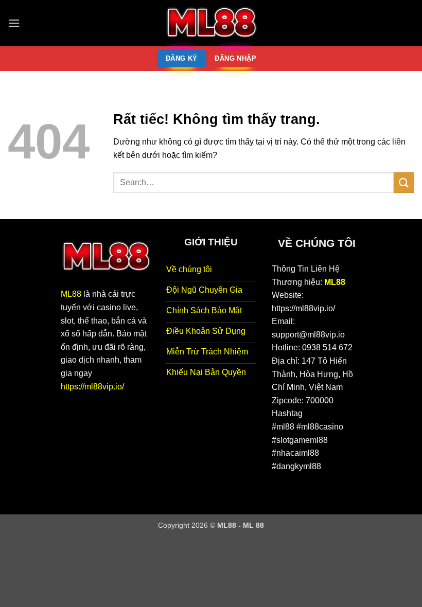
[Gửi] (404, 182)
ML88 (71, 294)
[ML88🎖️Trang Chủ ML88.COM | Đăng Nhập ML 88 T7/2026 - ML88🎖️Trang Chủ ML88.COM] (211, 23)
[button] (14, 22)
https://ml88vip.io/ (92, 386)
